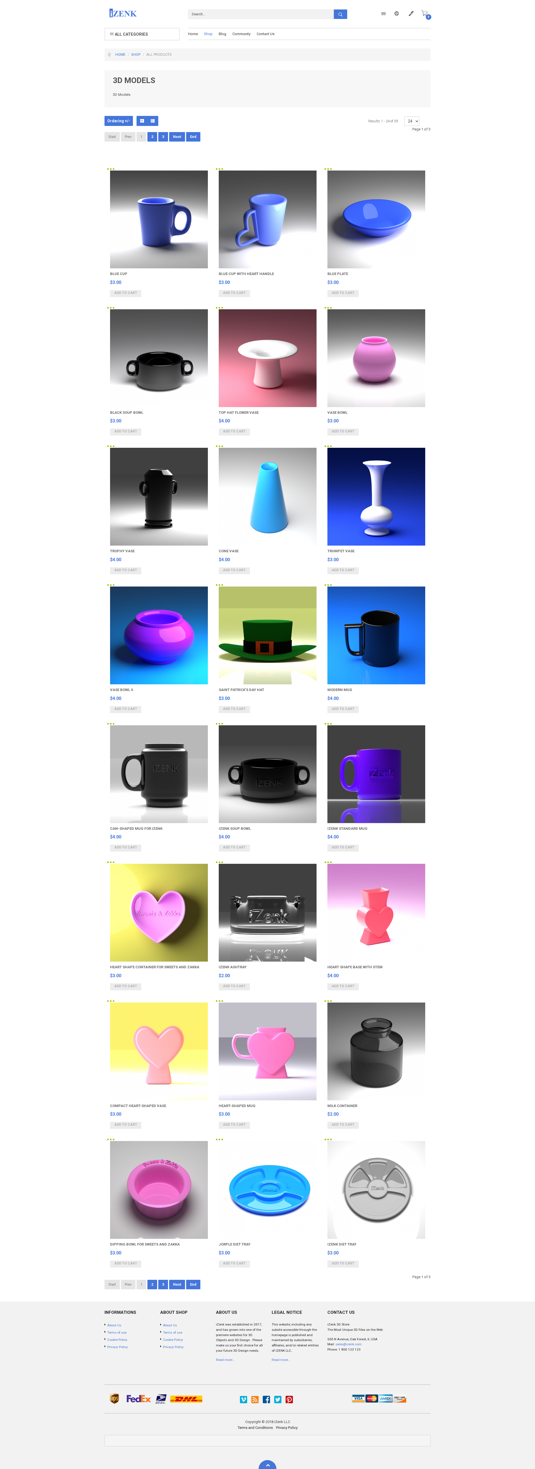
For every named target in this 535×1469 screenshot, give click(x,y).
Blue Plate (337, 274)
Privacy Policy (287, 1428)
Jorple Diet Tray (235, 1244)
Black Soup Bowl (126, 412)
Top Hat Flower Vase (239, 412)
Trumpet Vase (340, 551)
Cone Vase (229, 551)
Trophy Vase (122, 551)
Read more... (225, 1360)
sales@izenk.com (348, 1344)
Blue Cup (118, 274)
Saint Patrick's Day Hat (241, 690)
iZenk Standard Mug (347, 828)
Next (177, 137)
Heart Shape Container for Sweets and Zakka (154, 967)
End (193, 137)
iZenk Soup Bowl (235, 828)
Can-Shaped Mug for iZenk (136, 828)
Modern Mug (339, 690)
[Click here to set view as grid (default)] (142, 121)
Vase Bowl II (121, 690)
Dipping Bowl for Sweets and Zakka (145, 1244)
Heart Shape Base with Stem (355, 967)
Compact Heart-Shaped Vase (138, 1106)
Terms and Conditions (255, 1428)
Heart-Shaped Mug (237, 1106)
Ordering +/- (118, 121)
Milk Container (342, 1106)
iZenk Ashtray (233, 967)
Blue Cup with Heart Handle (246, 274)
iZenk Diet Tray (341, 1244)
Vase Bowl (337, 412)
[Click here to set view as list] (152, 121)
